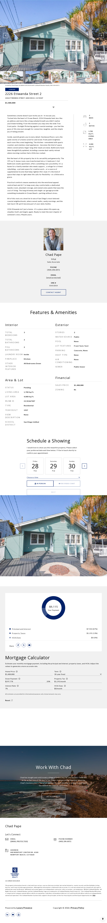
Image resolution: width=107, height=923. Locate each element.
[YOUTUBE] (13, 915)
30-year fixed (59, 674)
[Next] (84, 466)
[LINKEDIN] (7, 915)
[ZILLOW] (19, 915)
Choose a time (32, 477)
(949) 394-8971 (53, 270)
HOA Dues (58, 686)
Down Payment (11, 679)
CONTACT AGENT (53, 292)
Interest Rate (10, 686)
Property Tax (59, 679)
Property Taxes (18, 633)
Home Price (10, 671)
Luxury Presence (24, 908)
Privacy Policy (77, 908)
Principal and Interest (21, 629)
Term (56, 671)
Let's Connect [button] (53, 796)
